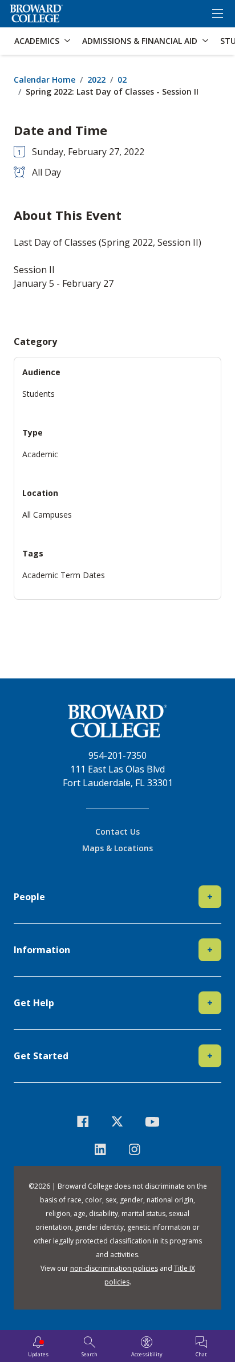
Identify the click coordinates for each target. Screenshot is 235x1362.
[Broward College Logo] (36, 13)
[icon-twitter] (117, 1122)
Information (113, 950)
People (113, 897)
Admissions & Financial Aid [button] (139, 40)
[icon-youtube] (152, 1122)
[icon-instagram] (135, 1150)
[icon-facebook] (83, 1122)
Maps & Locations (117, 848)
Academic (40, 454)
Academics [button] (36, 40)
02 (122, 79)
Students (38, 393)
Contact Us (117, 831)
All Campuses (47, 514)
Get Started (113, 1056)
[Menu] (217, 14)
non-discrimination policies (114, 1268)
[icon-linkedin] (100, 1150)
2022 (96, 79)
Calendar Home (44, 79)
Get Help (113, 1003)
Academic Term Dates (63, 575)
